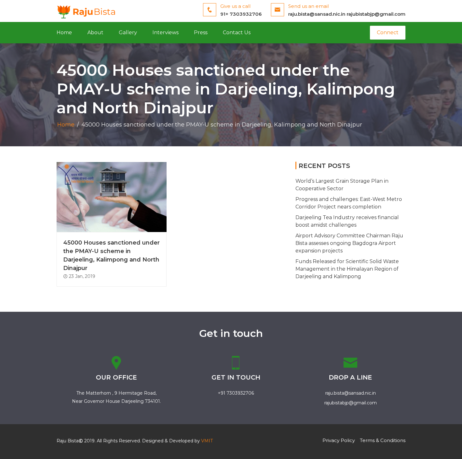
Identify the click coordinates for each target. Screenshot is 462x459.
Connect (388, 32)
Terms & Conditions (382, 440)
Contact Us (236, 32)
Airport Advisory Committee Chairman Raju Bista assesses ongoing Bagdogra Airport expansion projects (349, 243)
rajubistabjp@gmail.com (376, 14)
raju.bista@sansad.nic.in (316, 14)
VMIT (207, 441)
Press (200, 32)
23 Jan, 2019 (81, 276)
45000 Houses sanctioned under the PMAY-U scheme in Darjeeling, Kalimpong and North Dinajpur (111, 255)
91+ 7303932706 (241, 14)
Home (64, 32)
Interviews (165, 32)
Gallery (128, 32)
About (95, 32)
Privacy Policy (338, 440)
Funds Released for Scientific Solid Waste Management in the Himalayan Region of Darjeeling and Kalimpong (347, 268)
